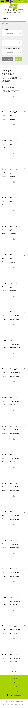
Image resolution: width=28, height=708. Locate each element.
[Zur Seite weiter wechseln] (18, 670)
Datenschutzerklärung (14, 687)
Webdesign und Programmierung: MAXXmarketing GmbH (14, 704)
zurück (5, 18)
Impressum (14, 679)
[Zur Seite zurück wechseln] (10, 670)
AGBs (14, 683)
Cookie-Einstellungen (14, 691)
